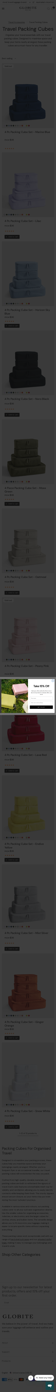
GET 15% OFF (41, 707)
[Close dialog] (53, 681)
